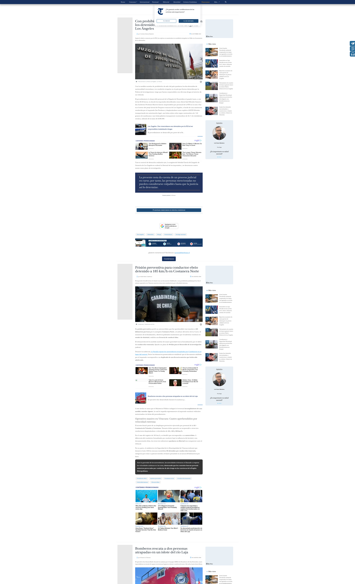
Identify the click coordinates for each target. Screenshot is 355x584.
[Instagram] (182, 244)
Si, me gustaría (189, 21)
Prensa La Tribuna (145, 557)
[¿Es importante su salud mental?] (219, 133)
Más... (216, 2)
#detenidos (150, 234)
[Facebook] (155, 244)
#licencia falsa (155, 482)
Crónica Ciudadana (190, 2)
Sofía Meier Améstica (146, 276)
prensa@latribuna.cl (182, 253)
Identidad (176, 2)
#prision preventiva (155, 478)
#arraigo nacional (181, 234)
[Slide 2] (219, 157)
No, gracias (166, 21)
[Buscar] (229, 2)
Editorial (166, 2)
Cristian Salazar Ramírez (147, 34)
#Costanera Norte (169, 478)
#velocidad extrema (142, 482)
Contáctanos (169, 259)
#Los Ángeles (140, 234)
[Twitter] (169, 244)
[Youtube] (196, 244)
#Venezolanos (168, 234)
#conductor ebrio (142, 478)
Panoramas (206, 2)
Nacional (155, 2)
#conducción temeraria (183, 478)
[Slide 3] (220, 157)
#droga (159, 234)
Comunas (132, 2)
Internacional (144, 2)
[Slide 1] (217, 157)
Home (123, 2)
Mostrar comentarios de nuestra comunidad (169, 210)
